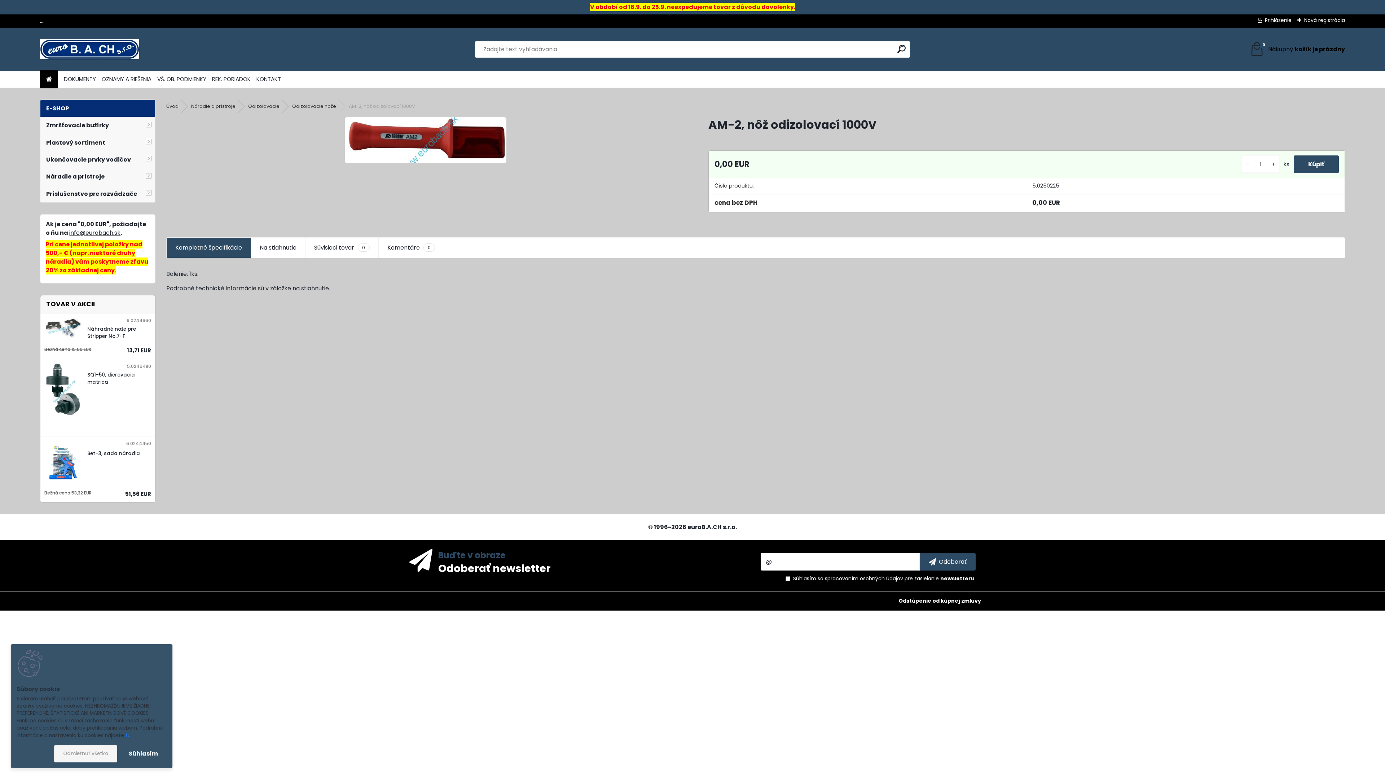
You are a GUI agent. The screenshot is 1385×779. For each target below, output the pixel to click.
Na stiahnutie (278, 247)
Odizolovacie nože (314, 106)
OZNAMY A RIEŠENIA (126, 79)
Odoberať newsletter (494, 568)
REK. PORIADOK (231, 79)
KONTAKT (268, 79)
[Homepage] (49, 79)
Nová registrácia (1324, 20)
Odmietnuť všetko (85, 753)
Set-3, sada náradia (113, 453)
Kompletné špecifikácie (208, 247)
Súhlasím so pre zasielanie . (884, 578)
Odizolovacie (264, 106)
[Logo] (89, 49)
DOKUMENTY (80, 79)
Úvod (172, 106)
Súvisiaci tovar (339, 247)
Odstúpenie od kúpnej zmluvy (939, 600)
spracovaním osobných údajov (864, 578)
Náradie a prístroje (213, 106)
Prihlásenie (1278, 20)
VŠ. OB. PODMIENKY (181, 79)
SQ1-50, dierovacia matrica (111, 378)
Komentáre (409, 247)
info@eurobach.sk (94, 233)
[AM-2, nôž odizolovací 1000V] (425, 140)
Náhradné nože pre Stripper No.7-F (111, 333)
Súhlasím (143, 753)
